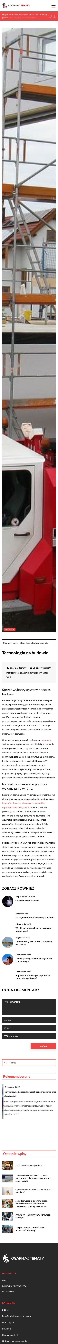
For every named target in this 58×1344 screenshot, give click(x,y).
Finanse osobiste (10, 1335)
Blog (4, 1280)
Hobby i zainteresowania (14, 1341)
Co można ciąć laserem (27, 900)
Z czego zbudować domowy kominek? (35, 917)
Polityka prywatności (14, 1286)
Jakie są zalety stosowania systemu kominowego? (33, 960)
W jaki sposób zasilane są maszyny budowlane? (33, 929)
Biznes (5, 1309)
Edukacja (6, 1328)
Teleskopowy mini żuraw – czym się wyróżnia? (33, 943)
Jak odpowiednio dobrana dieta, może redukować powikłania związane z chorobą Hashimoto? (31, 1204)
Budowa (9, 629)
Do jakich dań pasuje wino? (28, 1165)
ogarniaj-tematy (18, 668)
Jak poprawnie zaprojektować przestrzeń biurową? (30, 1229)
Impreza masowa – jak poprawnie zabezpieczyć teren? (32, 977)
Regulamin (8, 1291)
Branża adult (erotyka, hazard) (17, 1316)
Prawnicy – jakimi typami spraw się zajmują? (32, 1216)
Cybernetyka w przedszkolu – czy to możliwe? (33, 1190)
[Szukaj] (5, 1062)
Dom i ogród (8, 1322)
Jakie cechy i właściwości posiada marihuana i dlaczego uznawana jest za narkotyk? (33, 1178)
